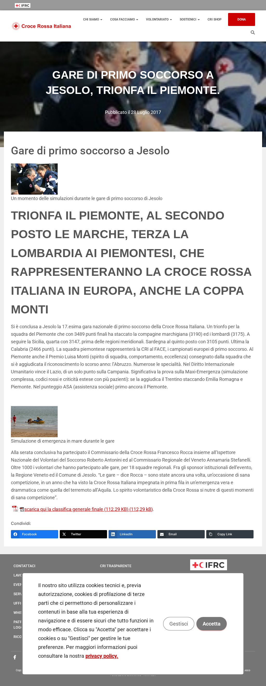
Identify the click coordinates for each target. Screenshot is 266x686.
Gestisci (178, 624)
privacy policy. (101, 656)
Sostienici (188, 19)
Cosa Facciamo (123, 19)
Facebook (15, 657)
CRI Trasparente (115, 566)
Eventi (20, 584)
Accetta (212, 624)
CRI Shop (215, 19)
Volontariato (157, 19)
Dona (241, 19)
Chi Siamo (91, 19)
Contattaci (24, 566)
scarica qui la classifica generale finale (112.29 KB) (76, 509)
